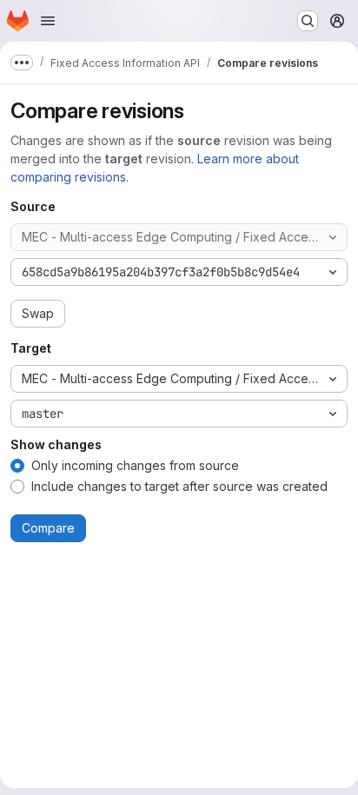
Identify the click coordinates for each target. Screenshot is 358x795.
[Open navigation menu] (48, 21)
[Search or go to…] (307, 20)
